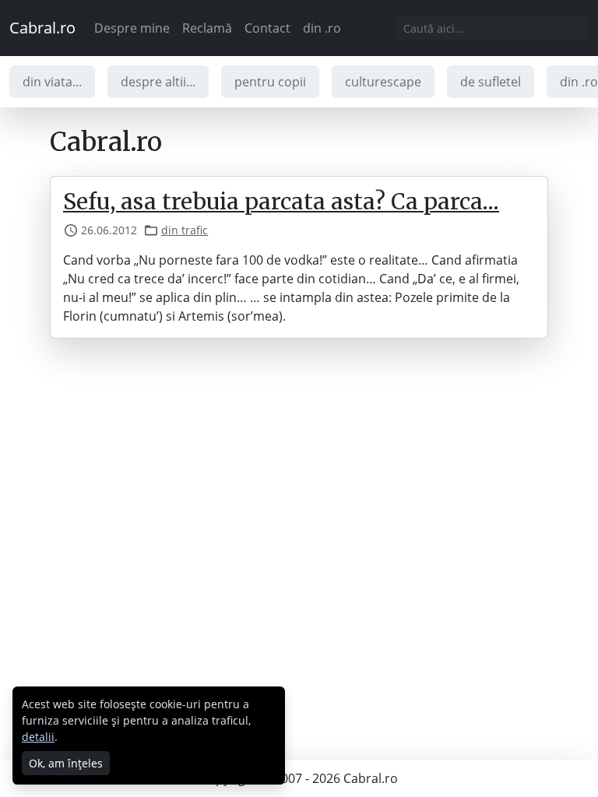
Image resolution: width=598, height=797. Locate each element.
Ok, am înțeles (66, 763)
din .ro (322, 28)
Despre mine (132, 28)
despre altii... (158, 81)
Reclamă (207, 28)
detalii (38, 736)
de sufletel (490, 81)
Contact (267, 28)
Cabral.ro (42, 27)
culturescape (383, 81)
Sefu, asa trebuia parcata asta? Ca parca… (281, 202)
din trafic (184, 230)
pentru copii (270, 81)
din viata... (52, 81)
